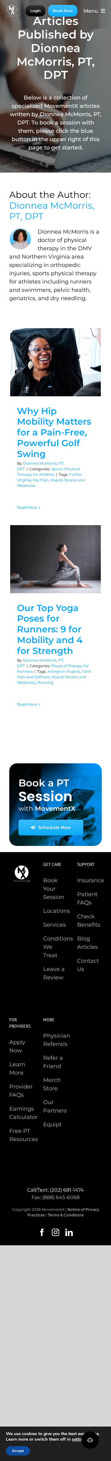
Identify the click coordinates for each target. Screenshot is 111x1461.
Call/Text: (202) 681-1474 (55, 1190)
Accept (18, 1450)
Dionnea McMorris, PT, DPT (51, 211)
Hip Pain (40, 480)
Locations (56, 911)
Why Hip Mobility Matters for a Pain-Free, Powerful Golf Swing (54, 432)
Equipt (52, 1124)
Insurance (90, 880)
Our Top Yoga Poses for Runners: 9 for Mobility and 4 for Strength (50, 629)
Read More (27, 507)
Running (45, 682)
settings (80, 1439)
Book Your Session (53, 888)
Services (54, 924)
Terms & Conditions (66, 1215)
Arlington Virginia (63, 671)
